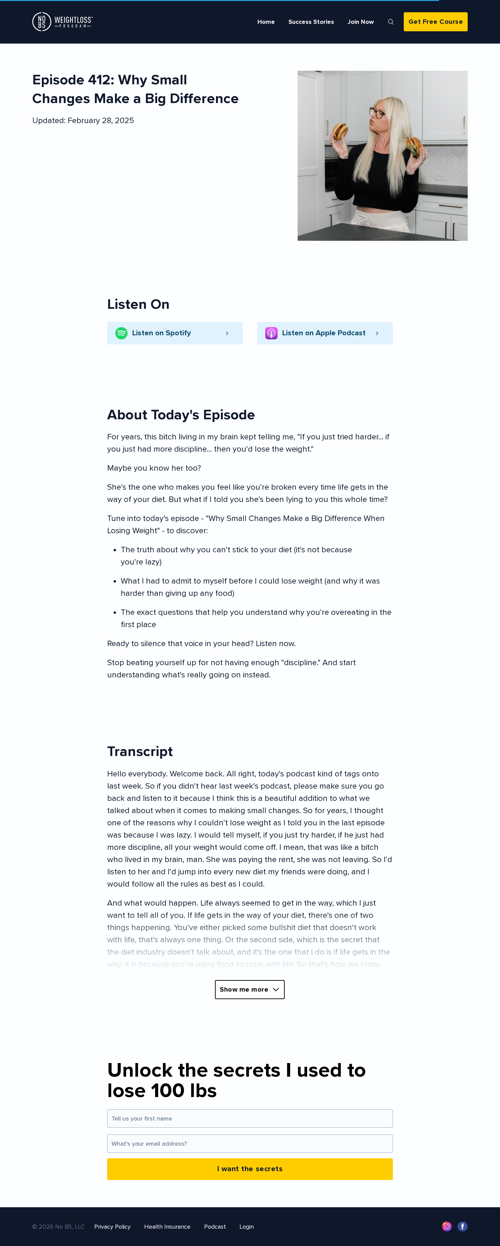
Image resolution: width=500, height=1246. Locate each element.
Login (246, 1226)
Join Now (361, 22)
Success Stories (311, 22)
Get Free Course (436, 22)
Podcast (215, 1226)
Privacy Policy (112, 1226)
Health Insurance (167, 1226)
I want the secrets (250, 1169)
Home (266, 22)
